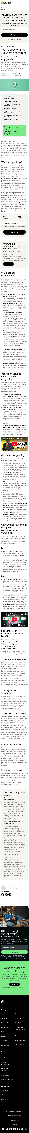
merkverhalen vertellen (10, 303)
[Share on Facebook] (2, 894)
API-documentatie (6, 1095)
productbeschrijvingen (8, 178)
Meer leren (8, 264)
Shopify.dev (4, 1090)
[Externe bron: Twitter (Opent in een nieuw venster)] (6, 1129)
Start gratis (21, 3)
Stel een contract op (9, 648)
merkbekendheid (21, 203)
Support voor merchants (5, 1057)
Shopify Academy (6, 1075)
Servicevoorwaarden (14, 1116)
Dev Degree (4, 1099)
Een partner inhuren (4, 1069)
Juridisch (4, 1040)
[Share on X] (6, 894)
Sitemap (14, 1124)
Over (2, 1014)
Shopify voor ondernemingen (20, 1028)
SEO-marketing (7, 472)
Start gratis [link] (14, 35)
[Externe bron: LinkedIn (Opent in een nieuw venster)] (22, 1129)
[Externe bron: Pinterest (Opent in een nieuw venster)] (26, 1129)
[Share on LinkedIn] (9, 894)
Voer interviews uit (9, 646)
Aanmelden (14, 952)
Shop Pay (18, 1018)
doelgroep (14, 336)
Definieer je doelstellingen (11, 640)
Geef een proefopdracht (10, 644)
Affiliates (3, 1036)
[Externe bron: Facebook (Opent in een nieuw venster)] (3, 1129)
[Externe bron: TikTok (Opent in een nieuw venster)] (18, 1129)
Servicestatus (5, 1045)
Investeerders (5, 1023)
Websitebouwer (19, 1044)
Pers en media (5, 1027)
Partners (3, 1032)
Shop (16, 1014)
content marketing (8, 604)
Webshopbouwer (20, 1040)
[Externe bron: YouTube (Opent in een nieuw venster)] (10, 1129)
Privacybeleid (14, 1120)
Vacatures (4, 1018)
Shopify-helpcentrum (5, 1063)
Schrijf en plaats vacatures (11, 642)
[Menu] (27, 3)
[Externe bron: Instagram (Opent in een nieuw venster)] (14, 1129)
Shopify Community (7, 1079)
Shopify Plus (19, 1023)
